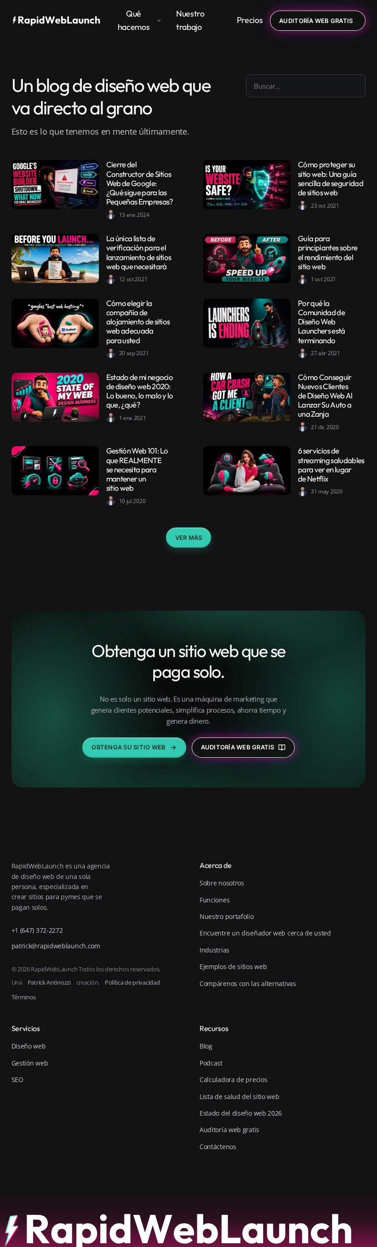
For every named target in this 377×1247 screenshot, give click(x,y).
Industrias (214, 950)
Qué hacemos (133, 20)
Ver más (188, 537)
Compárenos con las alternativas (248, 983)
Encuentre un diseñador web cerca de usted (265, 933)
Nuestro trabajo (190, 20)
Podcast (211, 1063)
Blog (206, 1046)
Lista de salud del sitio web (240, 1096)
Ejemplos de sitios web (233, 966)
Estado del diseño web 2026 (241, 1113)
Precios (250, 20)
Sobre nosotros (222, 883)
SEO (17, 1079)
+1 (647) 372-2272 (37, 930)
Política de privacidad (132, 982)
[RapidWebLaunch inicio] (59, 21)
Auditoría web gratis (237, 747)
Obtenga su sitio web (128, 747)
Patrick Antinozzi (49, 982)
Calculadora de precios (233, 1079)
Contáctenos (218, 1146)
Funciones (214, 900)
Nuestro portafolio (227, 916)
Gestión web (29, 1063)
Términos (23, 997)
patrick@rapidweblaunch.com (55, 945)
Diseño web (28, 1046)
